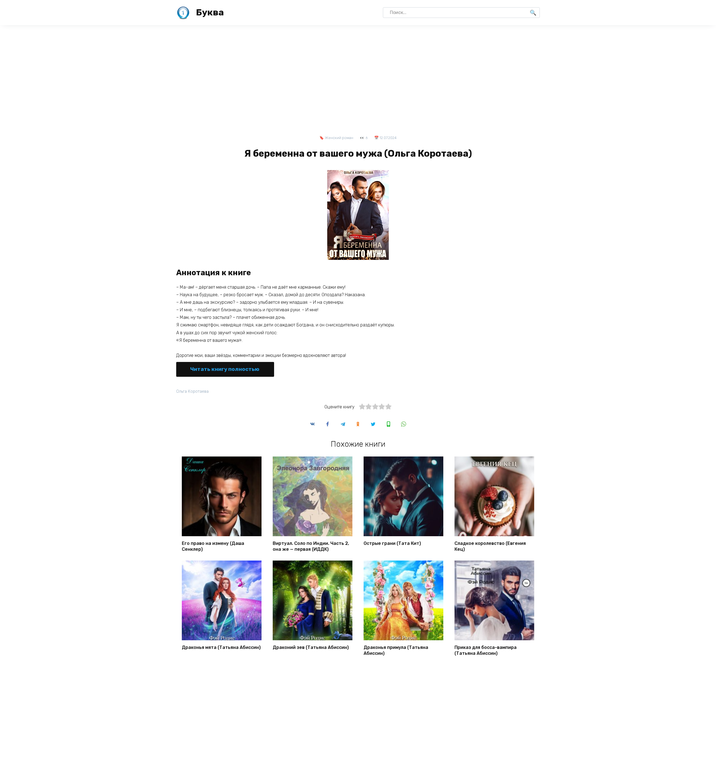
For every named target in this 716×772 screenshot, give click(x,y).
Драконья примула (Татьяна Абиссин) (396, 650)
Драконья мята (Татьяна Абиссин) (221, 647)
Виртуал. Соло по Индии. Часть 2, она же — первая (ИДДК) (311, 546)
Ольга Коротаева (192, 391)
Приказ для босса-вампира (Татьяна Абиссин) (485, 650)
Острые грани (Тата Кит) (392, 543)
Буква (210, 12)
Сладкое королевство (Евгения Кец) (490, 546)
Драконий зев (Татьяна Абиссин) (311, 647)
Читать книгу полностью (224, 369)
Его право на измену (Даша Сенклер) (213, 546)
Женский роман (339, 138)
